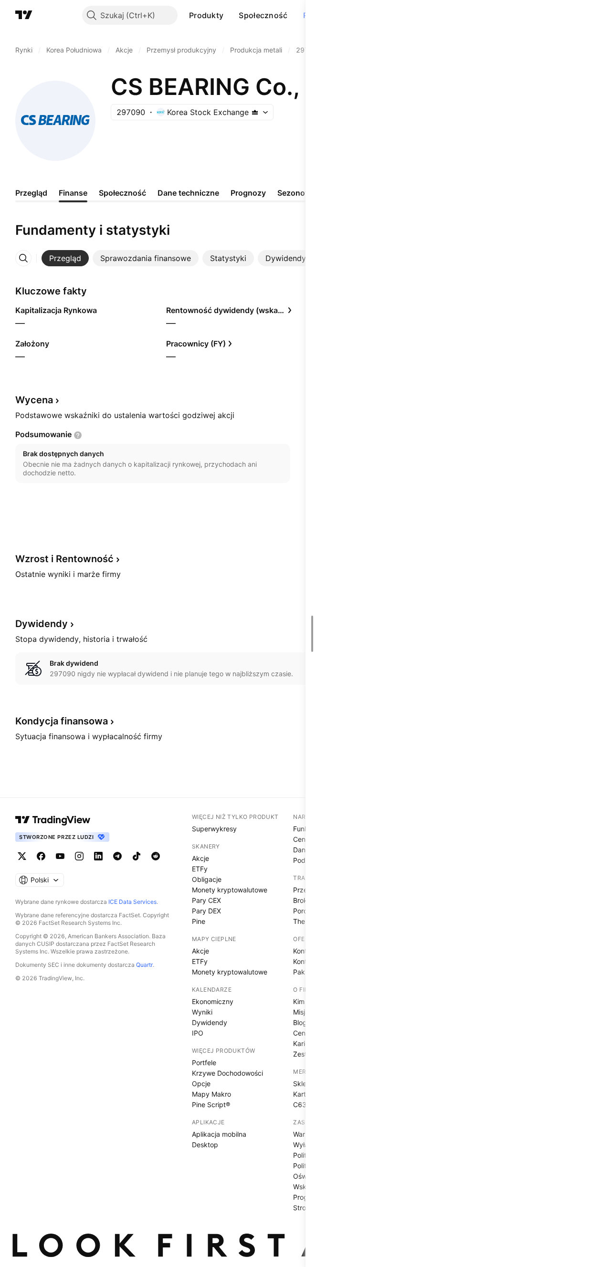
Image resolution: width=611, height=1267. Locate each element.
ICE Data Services (132, 901)
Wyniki (202, 1012)
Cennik (304, 839)
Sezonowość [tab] (301, 193)
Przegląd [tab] (31, 193)
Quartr (144, 964)
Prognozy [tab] (248, 193)
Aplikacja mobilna (219, 1134)
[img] (255, 112)
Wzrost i (64, 559)
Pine (198, 921)
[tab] (65, 258)
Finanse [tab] (73, 193)
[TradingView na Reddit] (155, 856)
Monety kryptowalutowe (229, 890)
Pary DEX (206, 911)
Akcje (200, 858)
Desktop (205, 1145)
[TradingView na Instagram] (79, 856)
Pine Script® (211, 1104)
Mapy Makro (211, 1094)
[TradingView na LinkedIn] (98, 856)
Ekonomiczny (212, 1001)
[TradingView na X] (22, 856)
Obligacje (206, 879)
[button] (230, 15)
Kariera (304, 1043)
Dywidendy (209, 1022)
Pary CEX (206, 900)
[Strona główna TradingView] (23, 15)
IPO (197, 1033)
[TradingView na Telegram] (117, 856)
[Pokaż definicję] (78, 435)
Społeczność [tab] (122, 193)
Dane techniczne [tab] (188, 193)
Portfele (204, 1062)
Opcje (201, 1083)
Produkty (206, 15)
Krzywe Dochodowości (227, 1073)
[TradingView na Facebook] (41, 856)
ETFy (200, 869)
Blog (300, 1022)
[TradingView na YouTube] (60, 856)
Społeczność (263, 15)
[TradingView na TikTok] (136, 856)
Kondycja (61, 721)
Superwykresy (214, 829)
